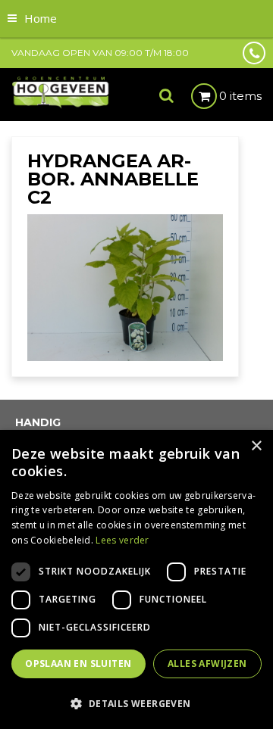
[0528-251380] (254, 53)
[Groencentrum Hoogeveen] (61, 91)
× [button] (256, 446)
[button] (136, 703)
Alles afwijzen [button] (207, 663)
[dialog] (136, 579)
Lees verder (122, 540)
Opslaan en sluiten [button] (78, 663)
